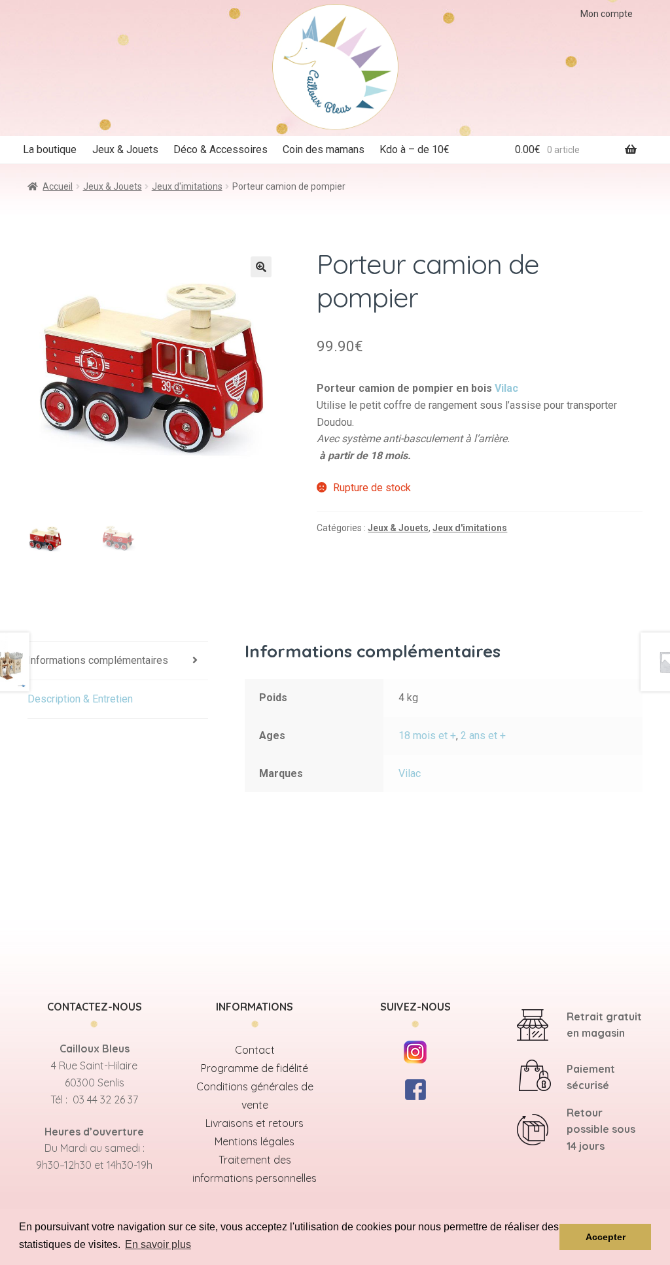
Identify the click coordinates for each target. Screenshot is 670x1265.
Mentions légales (254, 1141)
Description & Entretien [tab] (80, 699)
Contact (255, 1049)
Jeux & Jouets (125, 149)
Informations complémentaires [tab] (97, 660)
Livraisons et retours (254, 1123)
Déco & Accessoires (220, 149)
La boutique (50, 149)
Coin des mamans (323, 149)
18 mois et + (427, 735)
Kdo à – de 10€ (414, 149)
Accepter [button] (606, 1237)
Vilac (506, 388)
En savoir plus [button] (158, 1244)
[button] (261, 266)
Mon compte (606, 14)
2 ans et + (483, 735)
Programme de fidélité (254, 1068)
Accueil (58, 186)
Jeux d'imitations (187, 186)
